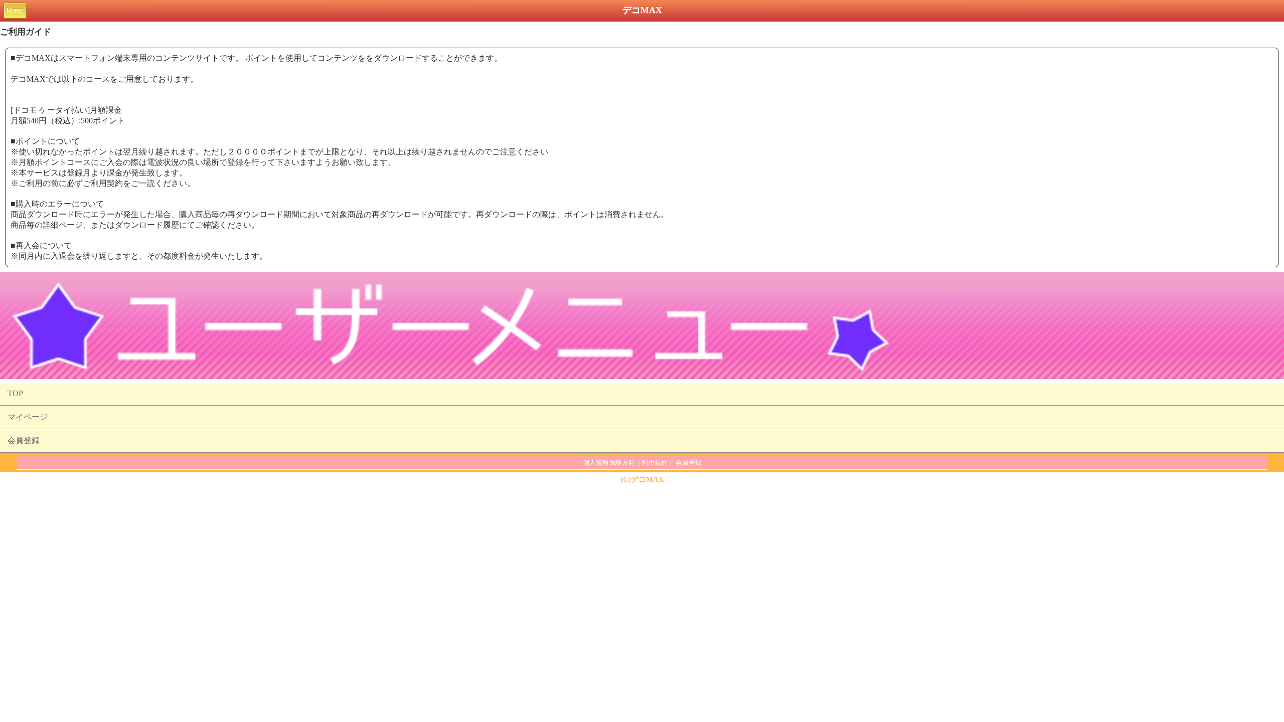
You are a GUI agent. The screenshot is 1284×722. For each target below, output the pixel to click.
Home (15, 10)
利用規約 (654, 462)
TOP (15, 393)
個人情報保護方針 (609, 462)
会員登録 (24, 440)
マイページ (28, 417)
